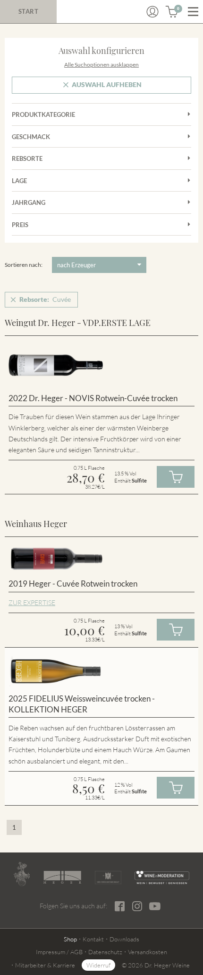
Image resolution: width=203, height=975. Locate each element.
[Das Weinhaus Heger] (62, 877)
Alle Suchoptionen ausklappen (101, 64)
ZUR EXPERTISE (31, 602)
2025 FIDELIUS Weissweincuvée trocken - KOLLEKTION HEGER (81, 704)
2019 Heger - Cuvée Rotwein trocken (72, 584)
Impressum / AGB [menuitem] (59, 952)
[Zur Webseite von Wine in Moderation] (162, 877)
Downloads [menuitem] (124, 939)
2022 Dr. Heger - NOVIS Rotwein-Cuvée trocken (93, 398)
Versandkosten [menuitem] (147, 952)
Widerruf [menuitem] (98, 965)
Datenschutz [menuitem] (105, 952)
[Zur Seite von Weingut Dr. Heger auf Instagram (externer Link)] (137, 906)
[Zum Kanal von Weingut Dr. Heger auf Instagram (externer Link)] (155, 906)
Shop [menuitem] (70, 939)
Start (28, 11)
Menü (193, 12)
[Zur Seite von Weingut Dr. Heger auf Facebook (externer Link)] (119, 906)
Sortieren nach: (23, 264)
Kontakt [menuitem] (93, 939)
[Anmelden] (152, 12)
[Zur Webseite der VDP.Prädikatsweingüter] (108, 877)
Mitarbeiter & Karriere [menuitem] (45, 965)
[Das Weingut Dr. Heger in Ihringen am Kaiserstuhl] (22, 874)
